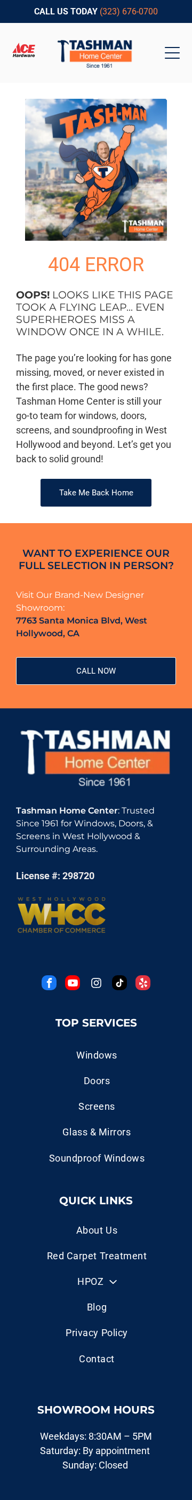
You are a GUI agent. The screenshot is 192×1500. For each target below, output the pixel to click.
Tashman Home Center (67, 811)
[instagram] (96, 984)
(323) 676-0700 (129, 11)
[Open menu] (172, 52)
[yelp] (142, 984)
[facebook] (49, 984)
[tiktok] (119, 984)
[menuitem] (96, 1230)
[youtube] (72, 984)
